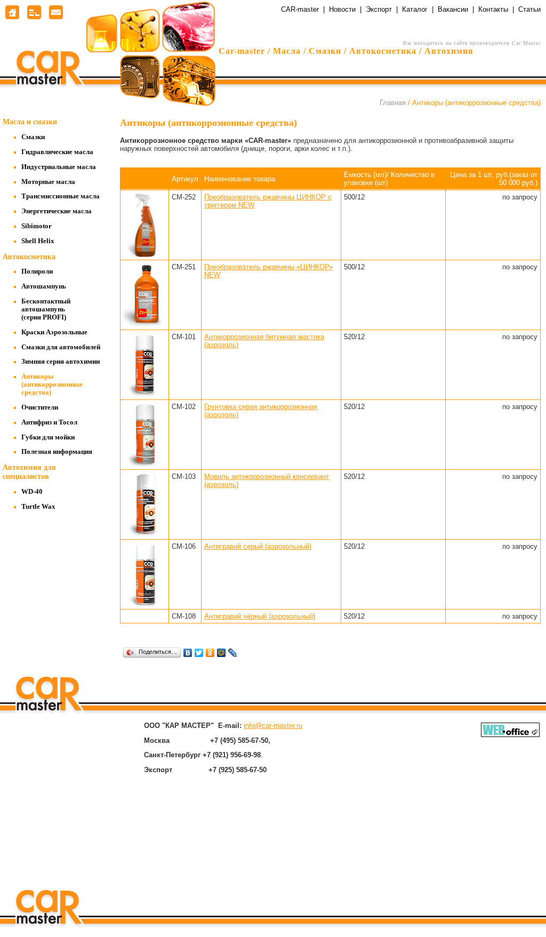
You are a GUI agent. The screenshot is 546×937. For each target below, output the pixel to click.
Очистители (39, 407)
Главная (393, 103)
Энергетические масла (56, 211)
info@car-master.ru (273, 726)
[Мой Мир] (221, 653)
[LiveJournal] (232, 653)
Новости (342, 9)
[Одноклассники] (210, 653)
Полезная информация (56, 451)
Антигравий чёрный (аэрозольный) (259, 616)
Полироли (37, 271)
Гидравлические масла (57, 152)
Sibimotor (36, 226)
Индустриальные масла (58, 167)
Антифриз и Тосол (49, 422)
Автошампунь (43, 286)
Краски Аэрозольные (54, 332)
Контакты (493, 9)
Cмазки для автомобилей (60, 347)
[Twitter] (199, 653)
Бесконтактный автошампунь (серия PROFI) (45, 309)
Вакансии (453, 9)
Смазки (33, 137)
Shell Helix (37, 241)
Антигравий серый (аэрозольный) (257, 546)
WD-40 (32, 491)
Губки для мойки (48, 437)
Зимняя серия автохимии (60, 361)
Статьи (529, 9)
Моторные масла (48, 182)
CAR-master (300, 9)
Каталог (415, 9)
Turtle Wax (38, 506)
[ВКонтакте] (188, 653)
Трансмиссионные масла (60, 196)
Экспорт (379, 9)
